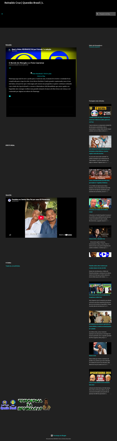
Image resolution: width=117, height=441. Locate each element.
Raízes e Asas (92, 355)
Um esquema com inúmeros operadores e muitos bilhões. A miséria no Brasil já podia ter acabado (100, 326)
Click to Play (41, 76)
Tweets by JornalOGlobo (13, 266)
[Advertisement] (23, 16)
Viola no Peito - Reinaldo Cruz (97, 238)
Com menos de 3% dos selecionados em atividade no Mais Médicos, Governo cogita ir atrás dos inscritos (99, 151)
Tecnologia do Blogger (59, 435)
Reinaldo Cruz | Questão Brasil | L (23, 2)
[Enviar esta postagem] (10, 96)
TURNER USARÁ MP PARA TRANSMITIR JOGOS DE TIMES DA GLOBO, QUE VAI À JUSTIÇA (99, 120)
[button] (10, 68)
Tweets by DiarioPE (94, 47)
